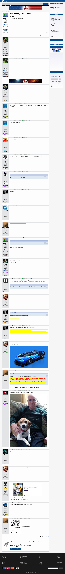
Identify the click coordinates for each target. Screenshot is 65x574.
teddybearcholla (5, 227)
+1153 (5, 165)
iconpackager (52, 81)
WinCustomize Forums (26, 103)
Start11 (3, 558)
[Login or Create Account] (59, 1)
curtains (56, 85)
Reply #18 (11, 341)
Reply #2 (11, 58)
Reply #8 (11, 171)
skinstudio (59, 81)
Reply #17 (11, 325)
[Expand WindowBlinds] (51, 35)
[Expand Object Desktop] (51, 18)
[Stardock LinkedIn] (58, 51)
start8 (51, 77)
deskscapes (55, 77)
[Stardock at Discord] (55, 51)
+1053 (5, 22)
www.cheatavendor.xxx (27, 330)
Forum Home (5, 5)
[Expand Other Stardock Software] (51, 29)
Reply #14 (11, 278)
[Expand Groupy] (51, 25)
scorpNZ (5, 283)
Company (40, 554)
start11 (56, 81)
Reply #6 (11, 137)
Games (14, 1)
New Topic (45, 3)
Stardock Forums (22, 14)
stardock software (59, 75)
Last (48, 35)
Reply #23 (11, 481)
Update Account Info (59, 562)
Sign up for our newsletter (43, 568)
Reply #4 (11, 103)
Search (9, 5)
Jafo (5, 176)
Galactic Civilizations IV (23, 558)
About (40, 556)
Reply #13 (11, 258)
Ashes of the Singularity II (23, 556)
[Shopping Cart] (61, 1)
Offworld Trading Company (23, 563)
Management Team (41, 558)
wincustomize (56, 80)
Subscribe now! (56, 44)
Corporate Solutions (4, 557)
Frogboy (5, 42)
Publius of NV (5, 89)
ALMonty (5, 299)
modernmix (59, 85)
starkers (5, 160)
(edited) (29, 258)
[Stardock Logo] (5, 1)
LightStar (5, 508)
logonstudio (52, 85)
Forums (40, 565)
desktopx (52, 80)
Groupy (3, 563)
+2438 (5, 47)
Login (12, 5)
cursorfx (52, 82)
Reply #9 (11, 189)
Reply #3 (11, 84)
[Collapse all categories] (62, 15)
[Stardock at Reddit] (53, 51)
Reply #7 (11, 154)
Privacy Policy (27, 572)
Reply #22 (11, 466)
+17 (5, 289)
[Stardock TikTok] (56, 51)
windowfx (58, 82)
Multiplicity (3, 562)
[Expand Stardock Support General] (51, 19)
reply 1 (17, 174)
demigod (55, 82)
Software (10, 1)
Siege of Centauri (22, 564)
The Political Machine (22, 562)
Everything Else (7, 11)
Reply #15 (11, 294)
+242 (5, 351)
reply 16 (18, 312)
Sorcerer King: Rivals (22, 565)
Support (29, 1)
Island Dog (5, 18)
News (22, 1)
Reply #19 (11, 370)
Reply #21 (11, 449)
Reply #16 (11, 309)
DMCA (35, 572)
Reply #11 (11, 222)
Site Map (38, 572)
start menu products (53, 75)
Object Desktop (4, 556)
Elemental (21, 557)
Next (46, 35)
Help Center (58, 556)
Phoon (5, 195)
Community (18, 1)
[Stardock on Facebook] (54, 49)
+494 (5, 147)
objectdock (52, 76)
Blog (25, 1)
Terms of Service (32, 572)
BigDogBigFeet (5, 142)
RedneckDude (5, 109)
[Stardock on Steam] (60, 49)
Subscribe (60, 568)
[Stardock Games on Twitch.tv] (57, 49)
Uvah (5, 454)
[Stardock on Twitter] (52, 49)
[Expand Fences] (51, 24)
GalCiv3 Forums (25, 37)
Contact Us (40, 564)
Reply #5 (11, 120)
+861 (5, 380)
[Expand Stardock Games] (50, 36)
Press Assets (40, 562)
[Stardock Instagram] (59, 49)
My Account (58, 557)
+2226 (5, 114)
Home (3, 11)
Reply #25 (11, 518)
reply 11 (19, 241)
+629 (5, 401)
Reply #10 (11, 205)
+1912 (5, 181)
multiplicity (56, 76)
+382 (5, 199)
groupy (59, 76)
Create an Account (59, 558)
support (52, 86)
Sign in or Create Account (15, 548)
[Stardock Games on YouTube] (56, 49)
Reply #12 (11, 237)
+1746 (5, 512)
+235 (5, 268)
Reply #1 (11, 37)
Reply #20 (11, 390)
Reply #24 (11, 502)
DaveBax (5, 396)
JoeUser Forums (25, 171)
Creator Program (41, 563)
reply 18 (17, 373)
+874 (5, 460)
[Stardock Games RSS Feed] (60, 51)
